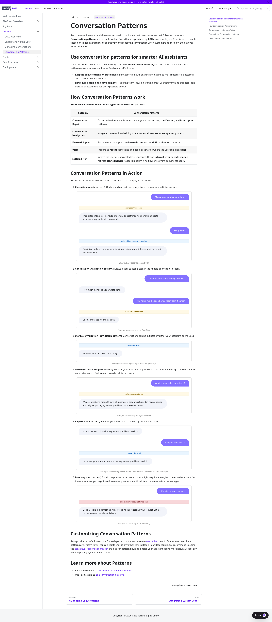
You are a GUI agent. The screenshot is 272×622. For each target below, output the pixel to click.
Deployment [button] (9, 67)
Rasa (37, 8)
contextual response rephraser (91, 548)
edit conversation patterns (110, 574)
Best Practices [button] (10, 62)
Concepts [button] (8, 31)
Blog (208, 8)
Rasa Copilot (158, 2)
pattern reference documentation (114, 570)
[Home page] (73, 17)
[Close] (268, 2)
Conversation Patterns (17, 52)
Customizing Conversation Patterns (224, 34)
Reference (59, 8)
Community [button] (222, 8)
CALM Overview (13, 36)
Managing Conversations (18, 46)
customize (151, 541)
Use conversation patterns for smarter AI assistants (226, 20)
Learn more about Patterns (220, 38)
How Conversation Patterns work (223, 26)
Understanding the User (18, 41)
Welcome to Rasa (12, 16)
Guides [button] (6, 57)
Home (28, 8)
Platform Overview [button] (13, 21)
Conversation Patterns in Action (222, 30)
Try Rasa (7, 26)
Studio (47, 8)
